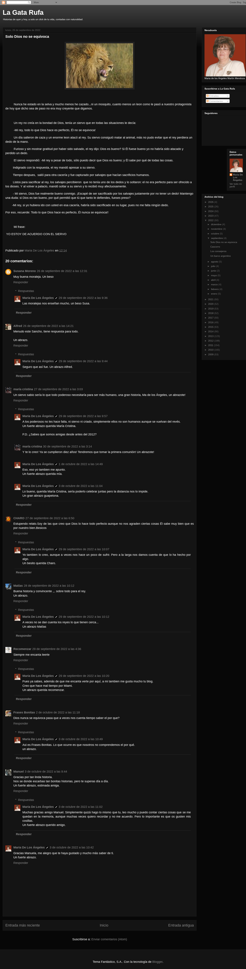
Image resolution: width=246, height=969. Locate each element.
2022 (211, 220)
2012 (211, 340)
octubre (215, 233)
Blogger (157, 961)
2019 (211, 308)
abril (213, 280)
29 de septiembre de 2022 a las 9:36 (83, 298)
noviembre (217, 229)
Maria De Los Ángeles (38, 298)
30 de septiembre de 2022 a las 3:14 (67, 446)
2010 (211, 349)
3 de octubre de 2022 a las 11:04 (81, 486)
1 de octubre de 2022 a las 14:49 (81, 464)
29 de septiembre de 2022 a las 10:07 (84, 549)
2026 (211, 202)
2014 (211, 331)
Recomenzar (22, 649)
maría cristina (23, 389)
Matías (18, 585)
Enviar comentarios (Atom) (109, 939)
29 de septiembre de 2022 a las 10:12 (84, 616)
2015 (211, 327)
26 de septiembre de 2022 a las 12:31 (62, 271)
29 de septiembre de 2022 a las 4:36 (56, 649)
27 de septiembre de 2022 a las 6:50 (49, 518)
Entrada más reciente (22, 925)
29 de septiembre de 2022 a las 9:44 (83, 361)
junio (214, 270)
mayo (214, 275)
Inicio (104, 925)
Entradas (214, 96)
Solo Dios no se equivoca (223, 242)
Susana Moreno (24, 271)
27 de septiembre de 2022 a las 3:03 (58, 389)
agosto (215, 261)
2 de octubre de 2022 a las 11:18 (58, 712)
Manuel (18, 771)
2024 (211, 211)
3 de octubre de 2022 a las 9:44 (46, 771)
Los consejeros (218, 251)
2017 (211, 317)
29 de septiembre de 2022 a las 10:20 (84, 676)
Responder (20, 282)
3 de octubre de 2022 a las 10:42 (72, 847)
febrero (215, 289)
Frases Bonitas (24, 712)
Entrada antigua (181, 925)
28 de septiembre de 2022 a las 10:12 (49, 585)
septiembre (217, 238)
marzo (214, 284)
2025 (211, 206)
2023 (211, 215)
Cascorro (215, 246)
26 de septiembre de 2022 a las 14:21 (48, 326)
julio (213, 266)
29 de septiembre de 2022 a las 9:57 (83, 416)
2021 (211, 299)
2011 (211, 345)
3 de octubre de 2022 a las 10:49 (81, 739)
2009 (211, 354)
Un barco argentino (220, 256)
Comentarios (216, 101)
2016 (211, 322)
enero (214, 293)
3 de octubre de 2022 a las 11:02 (81, 806)
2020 (211, 304)
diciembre (216, 224)
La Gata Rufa (23, 12)
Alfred (17, 326)
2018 (211, 313)
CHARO (18, 518)
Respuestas (26, 291)
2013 (211, 336)
